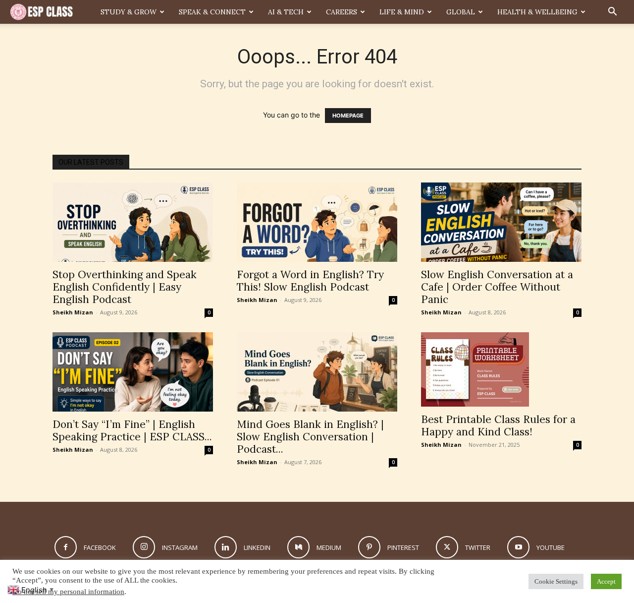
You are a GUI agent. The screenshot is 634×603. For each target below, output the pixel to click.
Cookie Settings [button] (556, 581)
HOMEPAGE (348, 115)
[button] (612, 12)
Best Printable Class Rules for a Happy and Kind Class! (498, 425)
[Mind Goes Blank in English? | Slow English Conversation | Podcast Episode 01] (317, 372)
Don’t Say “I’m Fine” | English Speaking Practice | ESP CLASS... (132, 430)
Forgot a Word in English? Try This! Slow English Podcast (310, 281)
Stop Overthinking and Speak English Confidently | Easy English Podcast (125, 287)
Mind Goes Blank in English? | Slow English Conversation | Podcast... (310, 437)
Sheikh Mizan (73, 312)
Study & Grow (129, 11)
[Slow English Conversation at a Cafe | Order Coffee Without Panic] (501, 222)
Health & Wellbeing (537, 11)
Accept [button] (606, 581)
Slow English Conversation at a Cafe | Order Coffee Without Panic (497, 287)
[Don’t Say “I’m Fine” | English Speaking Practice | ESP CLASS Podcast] (133, 372)
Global (460, 11)
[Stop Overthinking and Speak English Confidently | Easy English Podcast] (133, 222)
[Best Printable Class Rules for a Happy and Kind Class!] (501, 369)
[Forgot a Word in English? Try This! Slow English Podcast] (317, 222)
